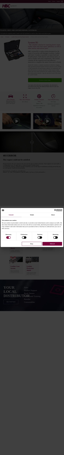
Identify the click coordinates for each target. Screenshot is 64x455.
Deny (31, 243)
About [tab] (53, 215)
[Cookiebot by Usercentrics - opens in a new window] (55, 210)
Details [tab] (32, 215)
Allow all (52, 243)
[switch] (24, 237)
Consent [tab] (11, 215)
